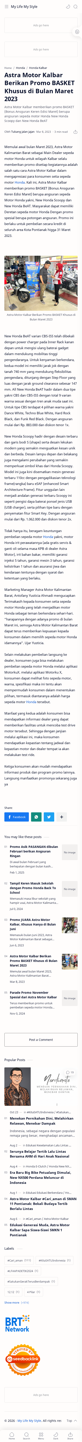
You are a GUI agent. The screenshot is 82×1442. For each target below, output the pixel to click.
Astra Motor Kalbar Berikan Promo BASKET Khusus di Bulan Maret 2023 (33, 960)
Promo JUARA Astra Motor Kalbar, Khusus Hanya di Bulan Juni (33, 924)
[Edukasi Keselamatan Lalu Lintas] (48, 1145)
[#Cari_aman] (34, 1219)
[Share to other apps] (61, 817)
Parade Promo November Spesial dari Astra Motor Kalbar (33, 994)
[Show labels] (17, 1302)
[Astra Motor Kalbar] (56, 1219)
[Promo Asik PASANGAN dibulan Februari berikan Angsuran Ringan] (70, 852)
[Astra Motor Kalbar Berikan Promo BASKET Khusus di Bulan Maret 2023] (70, 962)
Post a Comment (41, 1040)
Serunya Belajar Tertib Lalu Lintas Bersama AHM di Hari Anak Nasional (39, 1154)
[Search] (75, 6)
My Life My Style (24, 6)
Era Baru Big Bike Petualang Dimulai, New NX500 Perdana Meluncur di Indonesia (40, 1177)
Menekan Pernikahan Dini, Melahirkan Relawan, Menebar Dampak (41, 1121)
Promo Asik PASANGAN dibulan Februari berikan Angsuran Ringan (34, 851)
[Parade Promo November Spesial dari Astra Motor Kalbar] (70, 998)
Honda (20, 182)
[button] (68, 6)
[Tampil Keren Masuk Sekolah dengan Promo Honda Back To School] (70, 889)
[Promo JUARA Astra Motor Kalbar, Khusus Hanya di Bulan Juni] (70, 925)
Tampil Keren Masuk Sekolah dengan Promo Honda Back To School (33, 888)
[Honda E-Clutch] (37, 1166)
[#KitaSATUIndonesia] (41, 1112)
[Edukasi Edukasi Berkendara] (45, 1193)
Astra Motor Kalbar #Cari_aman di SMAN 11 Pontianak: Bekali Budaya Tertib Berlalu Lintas (43, 1204)
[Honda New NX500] (61, 1166)
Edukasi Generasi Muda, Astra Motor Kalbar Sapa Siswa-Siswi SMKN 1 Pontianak (40, 1230)
